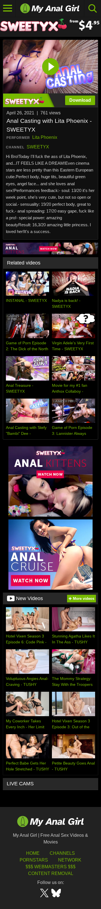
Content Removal (50, 873)
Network (69, 860)
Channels (62, 853)
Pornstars (34, 860)
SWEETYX (38, 146)
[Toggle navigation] (8, 8)
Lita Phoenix (44, 137)
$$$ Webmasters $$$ (50, 866)
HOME (33, 853)
